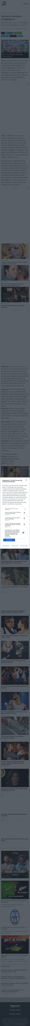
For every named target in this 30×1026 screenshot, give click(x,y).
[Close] (26, 480)
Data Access (15, 545)
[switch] (24, 513)
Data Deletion (5, 545)
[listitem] (15, 509)
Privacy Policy (24, 545)
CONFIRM (9, 540)
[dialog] (15, 513)
